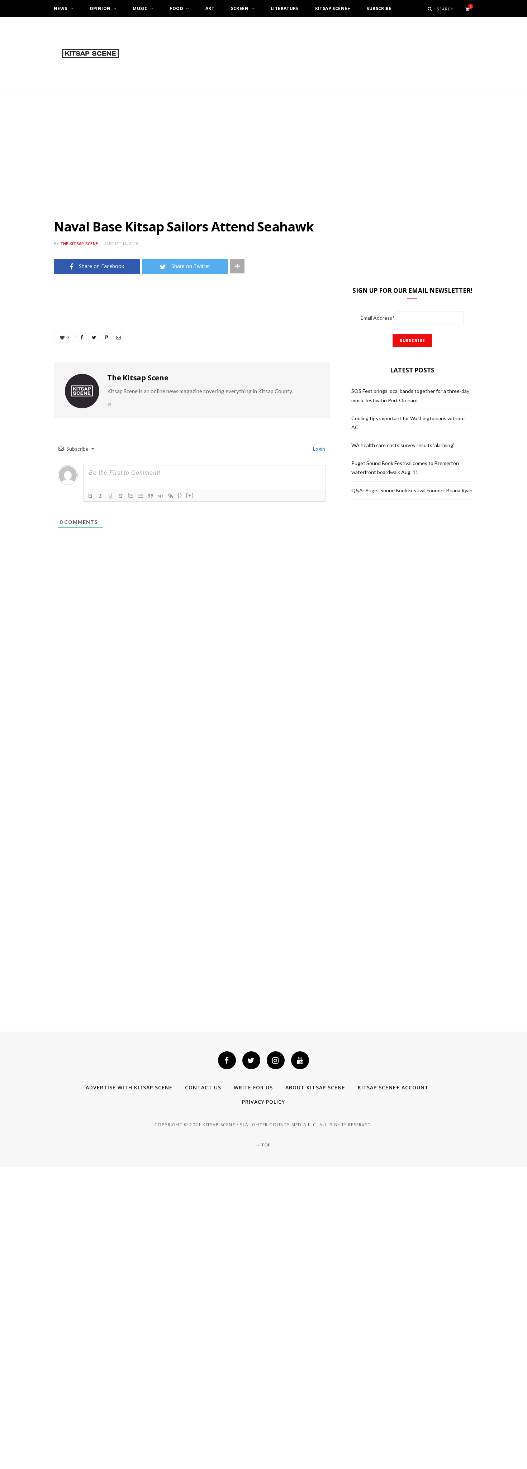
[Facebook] (227, 1060)
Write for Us (253, 1087)
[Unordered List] (141, 496)
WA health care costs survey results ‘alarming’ (402, 445)
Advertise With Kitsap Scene (129, 1087)
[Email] (27, 381)
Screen (240, 8)
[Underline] (110, 496)
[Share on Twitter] (27, 345)
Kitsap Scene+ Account (393, 1087)
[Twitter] (251, 1060)
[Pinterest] (27, 363)
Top (265, 1144)
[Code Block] (161, 496)
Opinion (100, 8)
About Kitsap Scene (315, 1087)
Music (140, 8)
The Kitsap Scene (79, 243)
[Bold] (90, 496)
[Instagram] (276, 1060)
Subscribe (378, 8)
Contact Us (203, 1087)
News (60, 8)
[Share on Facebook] (27, 326)
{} (179, 495)
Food (176, 8)
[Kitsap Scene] (90, 53)
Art (209, 8)
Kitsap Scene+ (332, 8)
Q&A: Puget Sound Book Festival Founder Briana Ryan (412, 490)
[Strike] (120, 496)
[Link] (171, 496)
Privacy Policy (263, 1101)
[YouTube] (300, 1060)
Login (318, 449)
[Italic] (100, 496)
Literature (285, 8)
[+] (190, 495)
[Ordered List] (130, 496)
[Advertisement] (263, 143)
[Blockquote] (151, 496)
